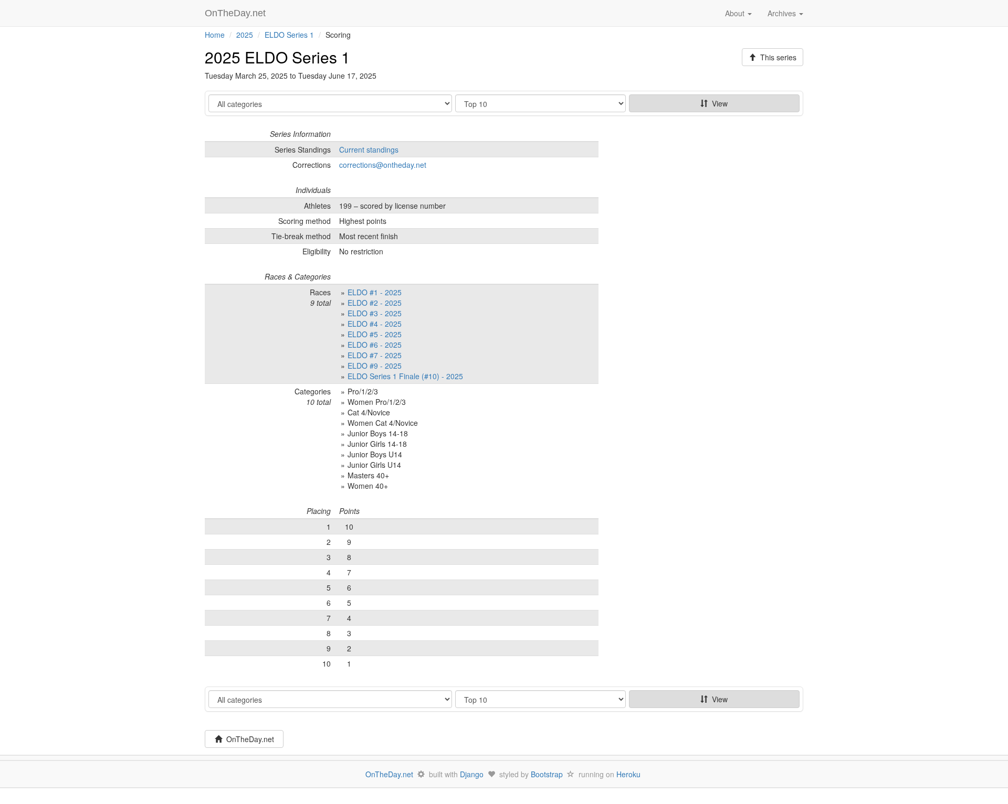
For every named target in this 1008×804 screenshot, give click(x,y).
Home (215, 34)
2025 (244, 34)
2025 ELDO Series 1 (277, 57)
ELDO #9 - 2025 (375, 365)
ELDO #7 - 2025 (375, 355)
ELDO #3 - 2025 (375, 313)
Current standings (368, 149)
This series (776, 57)
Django (472, 774)
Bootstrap (547, 774)
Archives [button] (783, 13)
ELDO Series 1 (289, 34)
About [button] (736, 13)
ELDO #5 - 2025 (375, 334)
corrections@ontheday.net (382, 164)
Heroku (628, 774)
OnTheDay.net (236, 13)
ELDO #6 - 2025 (375, 344)
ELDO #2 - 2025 (375, 302)
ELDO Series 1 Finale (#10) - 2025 (405, 376)
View (718, 103)
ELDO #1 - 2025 (375, 292)
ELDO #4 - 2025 (375, 323)
